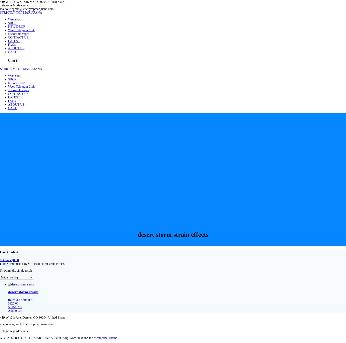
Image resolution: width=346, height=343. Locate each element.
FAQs (12, 44)
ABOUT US (16, 48)
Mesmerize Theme (105, 338)
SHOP (12, 23)
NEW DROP (16, 26)
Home (4, 263)
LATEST (14, 41)
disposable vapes (18, 33)
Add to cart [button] (15, 310)
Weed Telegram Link (21, 30)
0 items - (9, 260)
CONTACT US (18, 37)
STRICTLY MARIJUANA (21, 12)
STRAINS (15, 307)
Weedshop (14, 19)
